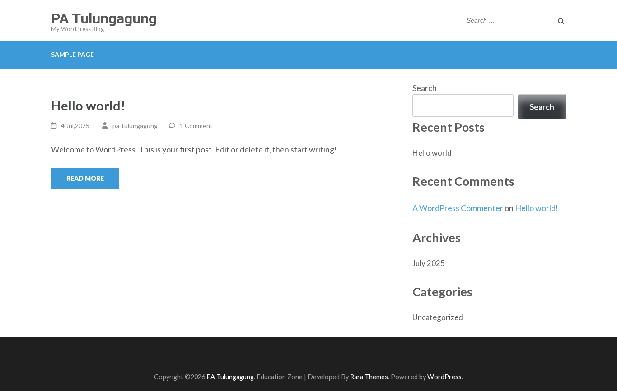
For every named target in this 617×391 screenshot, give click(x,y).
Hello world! (88, 105)
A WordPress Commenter (457, 208)
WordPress (444, 377)
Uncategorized (437, 317)
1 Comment (196, 125)
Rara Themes (369, 377)
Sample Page (72, 54)
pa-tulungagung (135, 125)
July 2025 (428, 263)
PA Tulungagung (104, 18)
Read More (85, 178)
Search (424, 88)
